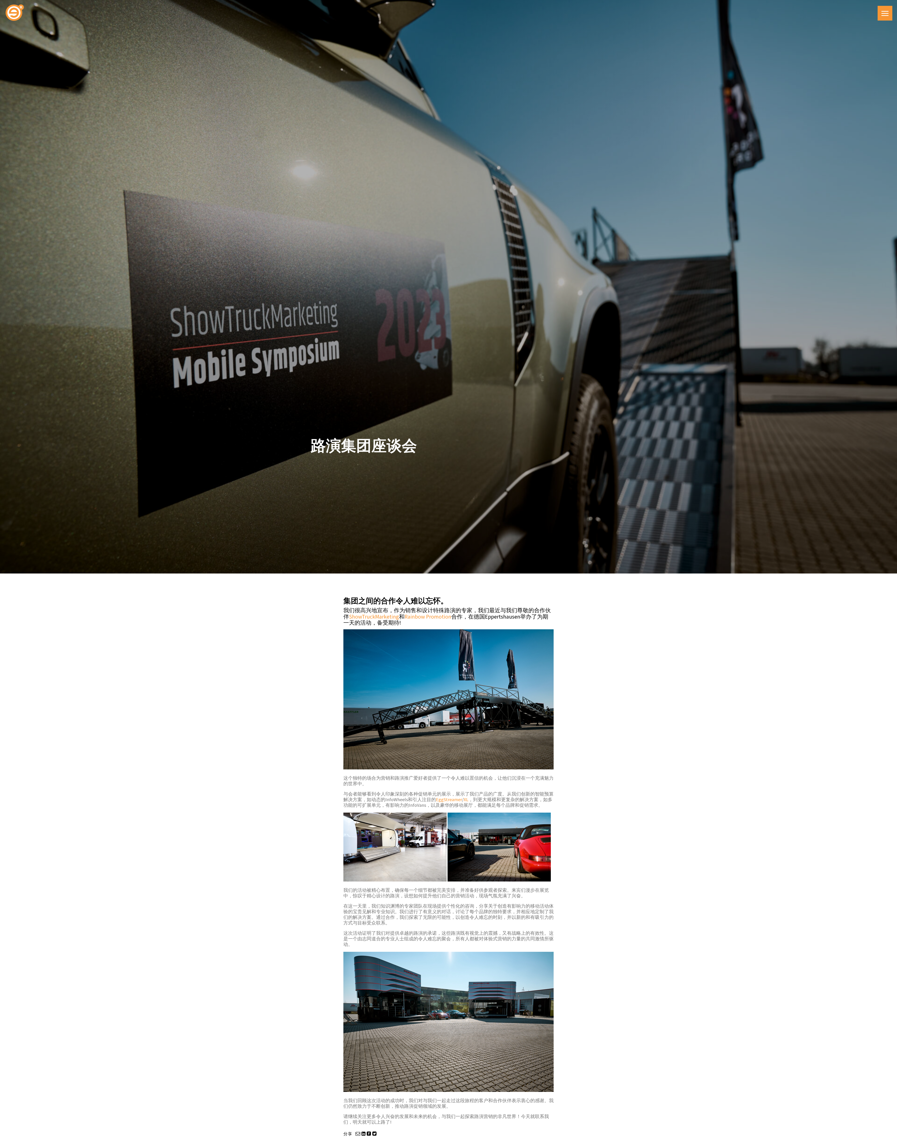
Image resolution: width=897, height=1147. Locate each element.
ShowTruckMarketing (374, 616)
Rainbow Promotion (428, 616)
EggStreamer (449, 799)
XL (466, 799)
